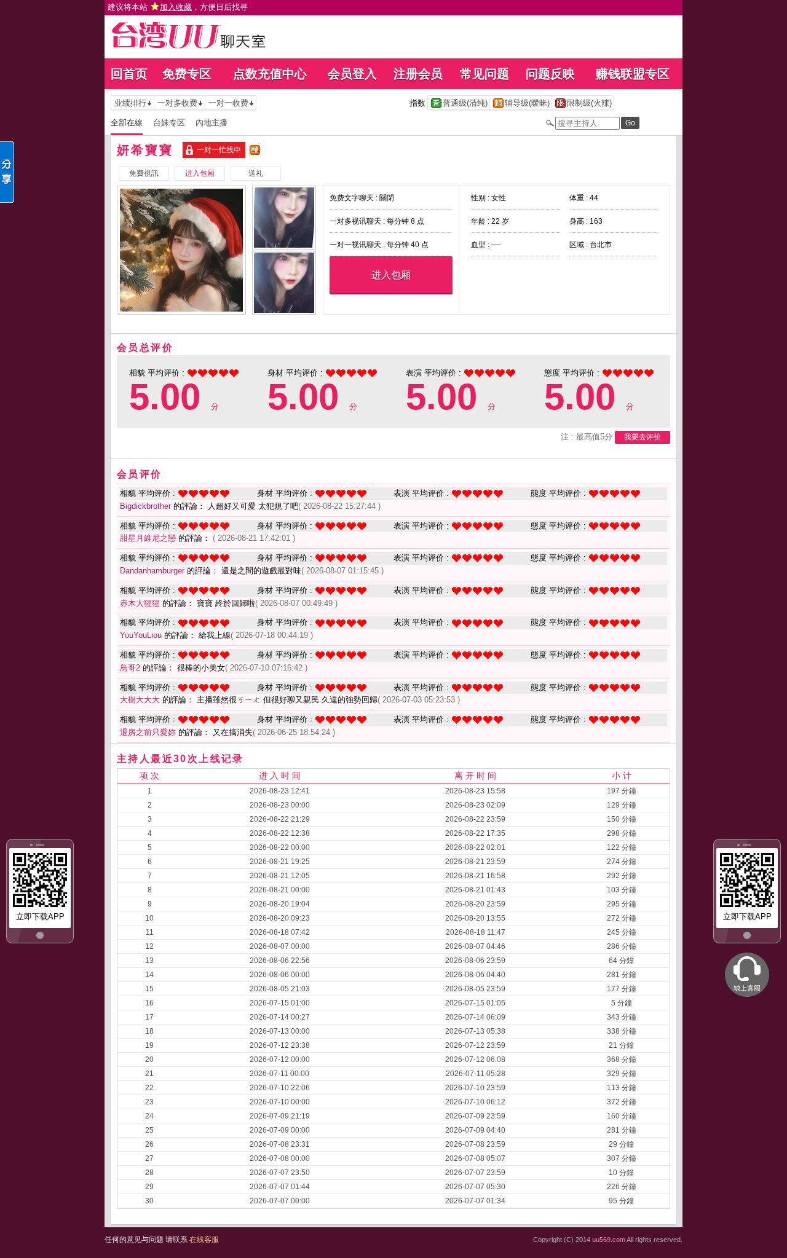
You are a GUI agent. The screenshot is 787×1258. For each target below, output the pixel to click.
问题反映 (550, 74)
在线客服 (204, 1239)
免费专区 (187, 74)
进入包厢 (391, 275)
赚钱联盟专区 (633, 74)
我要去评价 (642, 437)
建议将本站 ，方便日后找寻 (178, 7)
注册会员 (418, 74)
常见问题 (484, 74)
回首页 (129, 74)
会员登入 (352, 74)
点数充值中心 (270, 74)
